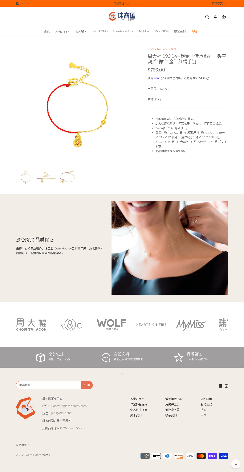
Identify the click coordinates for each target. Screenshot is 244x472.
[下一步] (132, 104)
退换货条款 (172, 410)
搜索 (203, 410)
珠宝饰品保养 (138, 404)
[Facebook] (17, 3)
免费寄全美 (172, 404)
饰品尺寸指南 (138, 410)
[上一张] (9, 324)
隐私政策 (206, 399)
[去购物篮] (224, 16)
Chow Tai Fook (158, 49)
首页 (203, 415)
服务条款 (206, 404)
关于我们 (136, 415)
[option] (77, 104)
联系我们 (171, 415)
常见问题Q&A (174, 399)
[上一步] (21, 104)
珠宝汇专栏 (137, 399)
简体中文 (217, 3)
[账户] (215, 16)
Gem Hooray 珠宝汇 (38, 454)
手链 (174, 49)
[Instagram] (23, 3)
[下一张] (235, 324)
